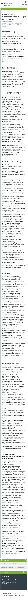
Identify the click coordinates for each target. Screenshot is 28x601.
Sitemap (3, 592)
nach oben (5, 572)
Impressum (11, 592)
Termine (6, 560)
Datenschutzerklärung (9, 593)
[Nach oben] (14, 597)
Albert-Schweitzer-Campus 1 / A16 (11, 582)
